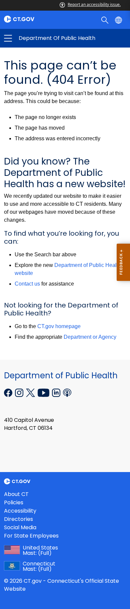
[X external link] (31, 392)
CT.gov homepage (59, 326)
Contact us (27, 284)
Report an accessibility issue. (94, 4)
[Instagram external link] (20, 392)
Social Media (20, 527)
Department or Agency (90, 337)
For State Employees (31, 536)
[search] (105, 20)
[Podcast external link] (67, 392)
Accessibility (20, 511)
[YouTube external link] (44, 392)
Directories (18, 519)
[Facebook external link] (9, 392)
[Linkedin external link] (57, 392)
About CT (16, 494)
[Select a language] (119, 20)
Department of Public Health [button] (36, 38)
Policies (13, 502)
